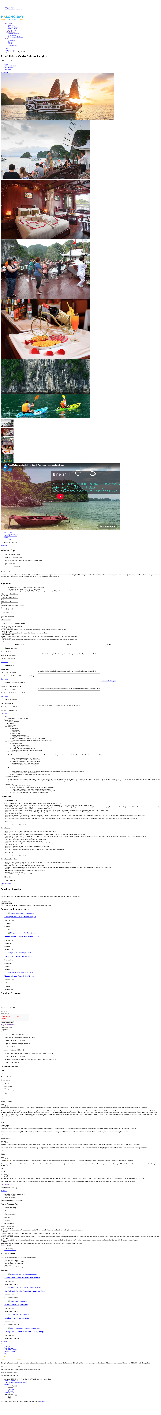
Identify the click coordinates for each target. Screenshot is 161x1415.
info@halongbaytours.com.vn (13, 9)
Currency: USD (9, 1392)
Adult (2, 601)
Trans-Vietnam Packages (15, 37)
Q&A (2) (7, 537)
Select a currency (9, 1394)
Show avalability (5, 620)
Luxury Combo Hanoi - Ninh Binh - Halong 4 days (24, 1332)
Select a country (9, 1386)
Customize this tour (10, 1250)
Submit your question (7, 1022)
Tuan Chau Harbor (10, 66)
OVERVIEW (8, 532)
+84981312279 (9, 7)
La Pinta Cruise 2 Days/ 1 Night (16, 1318)
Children (3, 609)
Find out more (44, 1401)
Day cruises (11, 25)
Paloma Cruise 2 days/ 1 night (15, 1305)
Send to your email (6, 903)
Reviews (10, 42)
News (10, 43)
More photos (4, 72)
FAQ (5, 1353)
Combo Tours (12, 35)
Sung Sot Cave (8, 67)
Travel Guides (12, 45)
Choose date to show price (108, 681)
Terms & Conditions (10, 1351)
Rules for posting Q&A (8, 1024)
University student (6, 605)
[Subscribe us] (19, 1366)
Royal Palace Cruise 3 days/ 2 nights (18, 956)
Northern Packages (13, 33)
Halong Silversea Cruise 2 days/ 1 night (19, 976)
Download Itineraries (7, 883)
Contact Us (11, 40)
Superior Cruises (13, 27)
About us (7, 1346)
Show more (4, 662)
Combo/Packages (9, 32)
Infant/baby (4, 616)
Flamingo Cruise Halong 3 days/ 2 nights (20, 917)
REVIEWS (7, 539)
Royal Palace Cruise (10, 50)
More (6, 38)
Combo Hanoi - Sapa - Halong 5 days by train (22, 1278)
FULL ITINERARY (10, 536)
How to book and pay (10, 1349)
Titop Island (7, 69)
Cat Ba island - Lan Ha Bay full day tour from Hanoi (24, 1291)
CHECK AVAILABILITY (12, 534)
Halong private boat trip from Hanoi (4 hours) (22, 936)
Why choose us (9, 1348)
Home (6, 48)
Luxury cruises (12, 30)
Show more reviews (6, 1184)
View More (4, 1341)
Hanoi (6, 64)
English (6, 1384)
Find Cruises (8, 23)
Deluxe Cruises (12, 28)
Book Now (4, 545)
